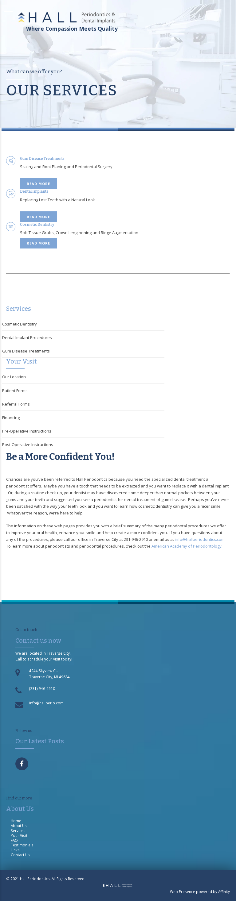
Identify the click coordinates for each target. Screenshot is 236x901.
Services (18, 830)
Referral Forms (16, 404)
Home (16, 820)
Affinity (224, 891)
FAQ (14, 840)
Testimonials (22, 844)
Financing (11, 417)
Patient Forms (15, 390)
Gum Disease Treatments (26, 351)
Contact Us (20, 854)
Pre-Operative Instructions (26, 431)
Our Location (14, 376)
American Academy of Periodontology (186, 546)
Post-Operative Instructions (27, 444)
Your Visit (19, 835)
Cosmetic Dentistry (19, 324)
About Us (19, 825)
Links (15, 849)
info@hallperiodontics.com (200, 539)
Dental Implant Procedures (27, 337)
